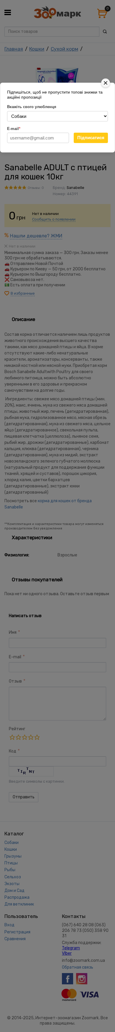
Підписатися (90, 137)
